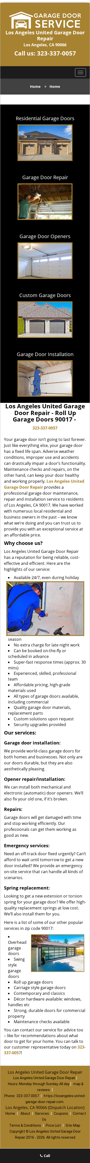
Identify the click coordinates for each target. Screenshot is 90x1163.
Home (35, 86)
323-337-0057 (56, 53)
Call (46, 1155)
